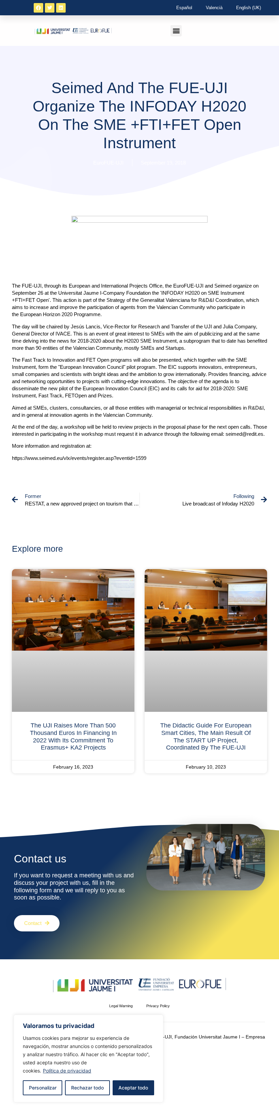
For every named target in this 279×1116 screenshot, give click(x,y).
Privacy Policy (158, 1006)
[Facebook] (38, 8)
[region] (88, 1058)
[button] (176, 30)
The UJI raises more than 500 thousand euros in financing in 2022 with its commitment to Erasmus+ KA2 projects (73, 736)
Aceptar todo (133, 1088)
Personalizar (42, 1088)
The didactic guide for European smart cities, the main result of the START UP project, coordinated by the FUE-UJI (205, 736)
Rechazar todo (87, 1088)
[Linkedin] (61, 8)
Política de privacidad (67, 1071)
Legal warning (121, 1006)
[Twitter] (49, 8)
